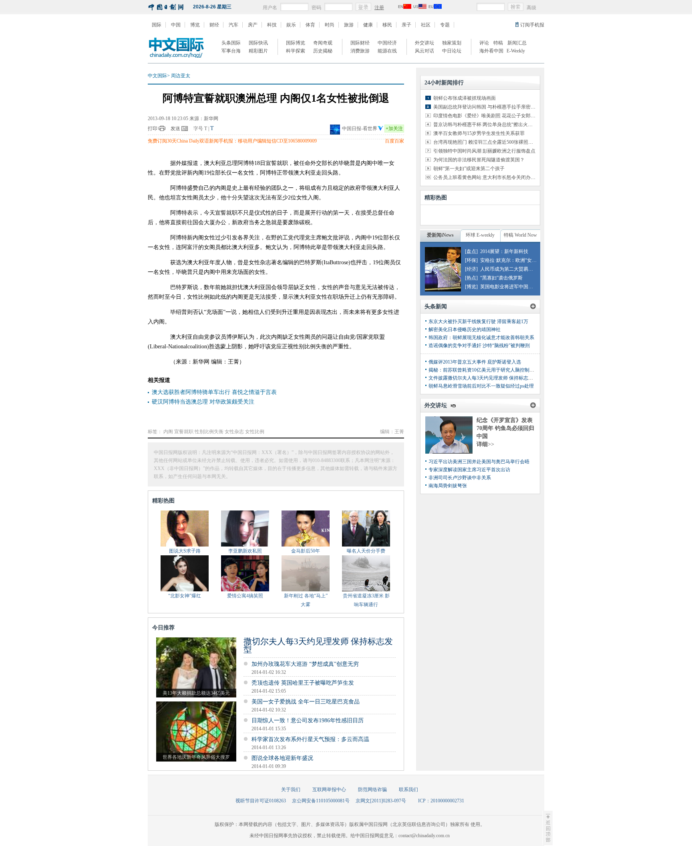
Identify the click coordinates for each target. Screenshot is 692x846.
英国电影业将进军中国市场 (509, 286)
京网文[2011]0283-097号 (381, 801)
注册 (379, 7)
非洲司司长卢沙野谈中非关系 (459, 477)
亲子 (406, 25)
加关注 (394, 128)
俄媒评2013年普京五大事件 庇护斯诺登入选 (474, 362)
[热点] (471, 278)
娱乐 (291, 25)
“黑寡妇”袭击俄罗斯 (501, 278)
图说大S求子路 (185, 551)
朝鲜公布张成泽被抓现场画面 (464, 98)
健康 (368, 25)
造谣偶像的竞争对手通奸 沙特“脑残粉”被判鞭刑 (479, 345)
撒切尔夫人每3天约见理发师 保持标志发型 (318, 645)
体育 (310, 25)
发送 (175, 128)
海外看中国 (491, 51)
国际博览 (295, 43)
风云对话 (424, 51)
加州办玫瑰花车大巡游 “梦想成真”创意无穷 (305, 664)
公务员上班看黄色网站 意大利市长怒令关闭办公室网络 (491, 177)
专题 (445, 25)
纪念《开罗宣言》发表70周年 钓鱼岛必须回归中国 (505, 428)
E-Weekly (516, 51)
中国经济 (387, 43)
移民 (387, 25)
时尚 (329, 25)
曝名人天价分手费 (366, 551)
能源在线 (387, 51)
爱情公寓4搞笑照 (245, 596)
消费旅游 (360, 51)
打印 (152, 128)
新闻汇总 (517, 43)
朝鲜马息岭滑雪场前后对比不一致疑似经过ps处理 (481, 386)
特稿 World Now (520, 235)
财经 (214, 25)
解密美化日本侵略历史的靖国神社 (464, 329)
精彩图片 (258, 51)
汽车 (233, 25)
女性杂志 (234, 431)
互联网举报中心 (329, 789)
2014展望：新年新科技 (504, 251)
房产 (252, 25)
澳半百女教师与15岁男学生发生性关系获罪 (479, 133)
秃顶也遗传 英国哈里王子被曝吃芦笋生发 (302, 683)
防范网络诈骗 (372, 789)
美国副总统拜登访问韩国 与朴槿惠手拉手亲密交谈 (486, 107)
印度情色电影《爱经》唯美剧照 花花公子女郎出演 (486, 116)
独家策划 (451, 43)
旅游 (349, 25)
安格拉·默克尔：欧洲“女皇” (509, 260)
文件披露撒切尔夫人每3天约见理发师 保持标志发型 (483, 378)
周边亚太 (180, 75)
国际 (156, 25)
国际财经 (360, 43)
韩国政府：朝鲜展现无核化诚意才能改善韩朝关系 (481, 337)
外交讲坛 (424, 43)
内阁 (168, 431)
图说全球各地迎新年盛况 (282, 758)
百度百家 (394, 141)
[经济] (471, 269)
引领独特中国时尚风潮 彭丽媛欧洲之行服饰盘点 (484, 151)
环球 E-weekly (480, 235)
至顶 (547, 828)
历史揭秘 (322, 51)
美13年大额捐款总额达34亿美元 (196, 693)
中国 (176, 25)
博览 (195, 25)
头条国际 (231, 43)
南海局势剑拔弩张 (447, 485)
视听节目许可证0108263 (260, 801)
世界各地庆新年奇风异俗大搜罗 (196, 757)
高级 (531, 7)
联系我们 (408, 789)
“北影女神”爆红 (184, 596)
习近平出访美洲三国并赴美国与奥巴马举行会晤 (478, 461)
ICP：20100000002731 (441, 801)
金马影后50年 (305, 551)
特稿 (498, 43)
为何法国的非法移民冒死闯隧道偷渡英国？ (479, 160)
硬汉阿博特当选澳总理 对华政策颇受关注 (203, 402)
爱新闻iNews (440, 235)
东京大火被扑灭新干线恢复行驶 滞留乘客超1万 (478, 321)
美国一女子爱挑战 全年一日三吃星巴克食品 (305, 702)
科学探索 (295, 51)
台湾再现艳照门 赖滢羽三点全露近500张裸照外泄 (485, 142)
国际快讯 (258, 43)
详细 (485, 444)
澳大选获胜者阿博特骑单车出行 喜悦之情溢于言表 (214, 392)
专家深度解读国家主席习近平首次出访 (469, 469)
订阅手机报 (532, 25)
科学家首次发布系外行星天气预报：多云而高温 (310, 739)
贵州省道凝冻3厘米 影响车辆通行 (366, 600)
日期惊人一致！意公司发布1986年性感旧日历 (307, 720)
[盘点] (471, 251)
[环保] (471, 260)
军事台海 (231, 51)
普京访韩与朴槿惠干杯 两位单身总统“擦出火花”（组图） (493, 124)
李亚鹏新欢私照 (245, 551)
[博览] (471, 286)
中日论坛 (451, 51)
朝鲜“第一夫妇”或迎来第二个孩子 (469, 168)
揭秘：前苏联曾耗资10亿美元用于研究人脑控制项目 (483, 370)
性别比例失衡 (209, 431)
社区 (425, 25)
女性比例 (254, 431)
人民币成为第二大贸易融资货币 (513, 269)
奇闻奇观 (322, 43)
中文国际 (157, 75)
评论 (484, 43)
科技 (272, 25)
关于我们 (290, 789)
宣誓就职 (183, 431)
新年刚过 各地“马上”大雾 (306, 600)
